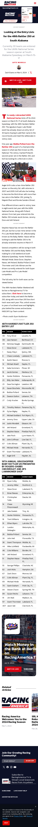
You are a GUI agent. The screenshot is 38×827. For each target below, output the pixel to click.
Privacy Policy (18, 816)
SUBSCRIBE (28, 669)
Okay (6, 823)
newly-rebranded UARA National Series (19, 116)
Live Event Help (20, 790)
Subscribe (6, 790)
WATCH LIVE (13, 669)
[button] (34, 15)
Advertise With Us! (10, 797)
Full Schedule (10, 21)
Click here (16, 293)
